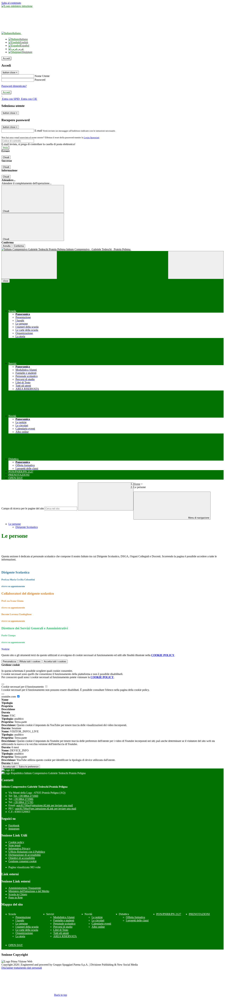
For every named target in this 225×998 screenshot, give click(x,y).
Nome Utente (42, 76)
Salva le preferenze (28, 766)
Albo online (98, 926)
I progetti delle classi (137, 920)
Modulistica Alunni (64, 917)
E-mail (38, 130)
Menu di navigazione (198, 517)
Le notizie (97, 917)
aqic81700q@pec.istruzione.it (45, 808)
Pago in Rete (15, 897)
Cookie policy (16, 842)
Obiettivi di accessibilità (21, 858)
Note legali (14, 845)
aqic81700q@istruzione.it (44, 805)
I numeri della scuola (26, 926)
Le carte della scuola (26, 929)
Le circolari (98, 920)
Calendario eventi (101, 923)
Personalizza (9, 661)
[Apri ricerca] (196, 265)
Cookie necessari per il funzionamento (22, 686)
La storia (20, 936)
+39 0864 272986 (23, 799)
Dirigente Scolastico (26, 527)
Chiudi (6, 157)
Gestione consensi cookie (22, 861)
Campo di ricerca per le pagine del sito (22, 508)
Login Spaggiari (91, 137)
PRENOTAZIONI (199, 914)
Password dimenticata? (14, 86)
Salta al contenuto (11, 2)
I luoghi (19, 920)
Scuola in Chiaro (17, 894)
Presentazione (23, 917)
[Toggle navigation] (29, 265)
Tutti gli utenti (61, 933)
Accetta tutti (55, 661)
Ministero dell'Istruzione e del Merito (28, 891)
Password (40, 79)
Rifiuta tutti (30, 661)
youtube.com (9, 696)
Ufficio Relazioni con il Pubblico (26, 851)
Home (136, 483)
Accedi (6, 58)
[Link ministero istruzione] (17, 6)
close (5, 281)
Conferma (19, 246)
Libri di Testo (60, 929)
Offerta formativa (135, 917)
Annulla (6, 246)
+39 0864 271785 (23, 802)
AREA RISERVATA (65, 936)
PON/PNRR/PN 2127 (168, 914)
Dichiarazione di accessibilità (24, 854)
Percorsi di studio (62, 926)
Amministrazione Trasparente (24, 888)
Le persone (14, 523)
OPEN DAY (15, 945)
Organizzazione (24, 933)
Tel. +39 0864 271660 (25, 795)
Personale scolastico (64, 923)
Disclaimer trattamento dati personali (21, 967)
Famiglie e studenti (63, 920)
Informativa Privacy (19, 848)
